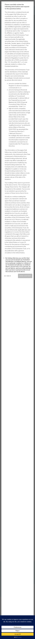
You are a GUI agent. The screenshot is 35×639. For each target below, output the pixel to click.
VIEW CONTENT (25, 276)
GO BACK (7, 276)
